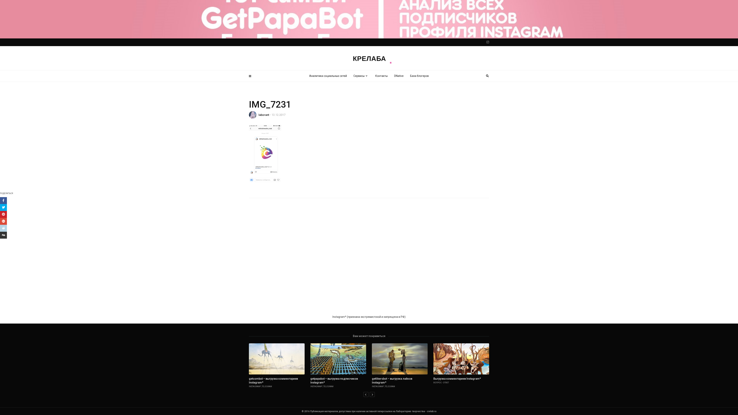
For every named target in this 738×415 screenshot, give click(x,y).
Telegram (267, 386)
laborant (263, 114)
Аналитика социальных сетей (328, 75)
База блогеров (419, 75)
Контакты (381, 75)
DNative (399, 75)
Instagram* (255, 386)
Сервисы (359, 75)
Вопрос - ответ (441, 383)
